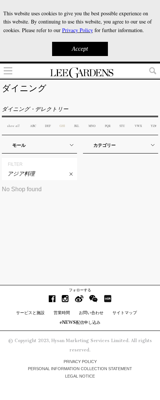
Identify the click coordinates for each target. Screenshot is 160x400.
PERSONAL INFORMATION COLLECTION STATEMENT (80, 368)
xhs (107, 298)
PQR (108, 126)
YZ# (153, 126)
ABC (33, 126)
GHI (62, 126)
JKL (76, 126)
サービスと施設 (30, 312)
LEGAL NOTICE (80, 376)
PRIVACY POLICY (80, 361)
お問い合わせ (91, 312)
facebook (52, 298)
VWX (138, 126)
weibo (79, 298)
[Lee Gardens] (80, 72)
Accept (80, 49)
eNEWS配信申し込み (80, 322)
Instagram (65, 298)
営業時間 (62, 312)
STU (122, 126)
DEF (48, 126)
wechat (93, 298)
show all (13, 126)
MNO (92, 126)
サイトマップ (124, 312)
